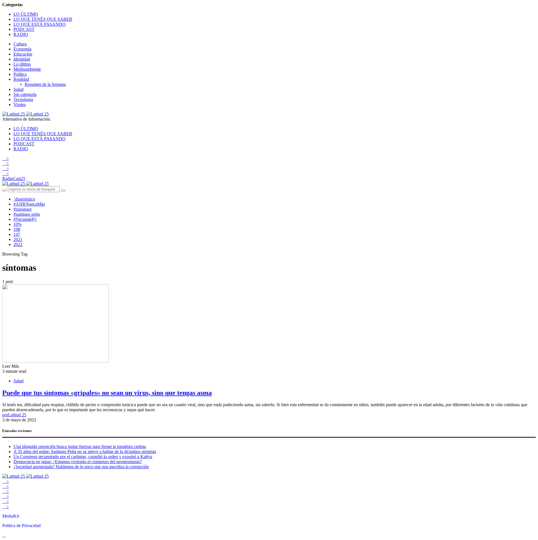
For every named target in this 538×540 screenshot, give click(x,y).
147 (16, 234)
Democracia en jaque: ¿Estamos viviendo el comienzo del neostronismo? (77, 461)
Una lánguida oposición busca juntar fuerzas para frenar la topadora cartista (79, 446)
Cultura (20, 44)
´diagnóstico (24, 199)
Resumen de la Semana (45, 84)
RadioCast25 (13, 178)
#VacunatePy (25, 219)
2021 (17, 239)
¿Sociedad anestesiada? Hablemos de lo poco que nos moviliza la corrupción (81, 466)
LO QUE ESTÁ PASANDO (39, 24)
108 (16, 229)
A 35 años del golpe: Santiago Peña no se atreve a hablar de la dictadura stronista (84, 451)
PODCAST (23, 29)
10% (17, 224)
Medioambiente (27, 69)
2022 (17, 244)
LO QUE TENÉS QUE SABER (42, 19)
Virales (19, 104)
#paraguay (22, 209)
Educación (22, 54)
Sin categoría (24, 94)
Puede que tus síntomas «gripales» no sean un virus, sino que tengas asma (107, 392)
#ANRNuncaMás (29, 204)
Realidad (21, 79)
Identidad (21, 59)
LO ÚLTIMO (25, 14)
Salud (18, 89)
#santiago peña (26, 214)
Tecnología (23, 99)
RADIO (20, 34)
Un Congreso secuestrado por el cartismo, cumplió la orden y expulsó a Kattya (82, 456)
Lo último (22, 64)
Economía (22, 49)
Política (20, 74)
